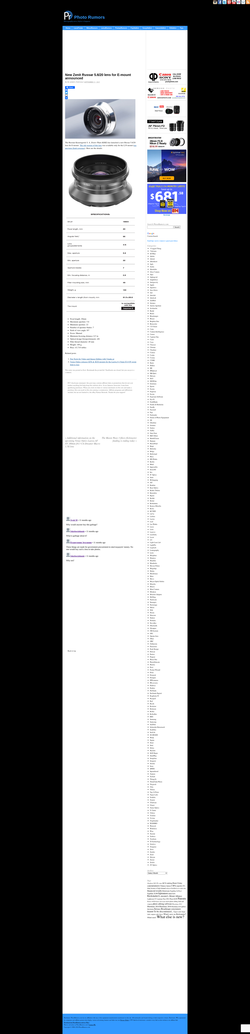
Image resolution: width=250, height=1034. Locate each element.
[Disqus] (101, 548)
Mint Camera (154, 589)
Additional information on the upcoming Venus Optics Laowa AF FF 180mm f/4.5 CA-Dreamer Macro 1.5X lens (82, 442)
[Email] (101, 95)
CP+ (183, 886)
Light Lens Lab (155, 542)
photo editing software (162, 903)
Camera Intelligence (157, 331)
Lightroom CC (152, 899)
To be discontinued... (163, 911)
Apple (152, 285)
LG (151, 540)
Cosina (152, 358)
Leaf (151, 521)
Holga (152, 451)
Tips (181, 28)
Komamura (154, 503)
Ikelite (152, 462)
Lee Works (153, 524)
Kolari (152, 501)
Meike (152, 571)
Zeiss (152, 849)
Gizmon (152, 425)
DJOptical (153, 371)
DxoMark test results (177, 888)
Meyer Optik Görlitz (157, 581)
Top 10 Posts (154, 792)
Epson (152, 386)
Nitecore (153, 615)
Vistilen (152, 815)
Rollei (152, 711)
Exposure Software (156, 397)
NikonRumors (92, 28)
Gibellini (153, 423)
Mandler (153, 560)
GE (151, 420)
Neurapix (153, 602)
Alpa (151, 274)
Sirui (151, 745)
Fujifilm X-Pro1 (176, 891)
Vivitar (152, 818)
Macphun (153, 555)
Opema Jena (154, 636)
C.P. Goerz (153, 326)
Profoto (152, 688)
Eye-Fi (152, 399)
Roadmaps (166, 908)
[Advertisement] (101, 52)
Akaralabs (153, 269)
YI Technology (155, 841)
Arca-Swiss (154, 290)
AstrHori (153, 300)
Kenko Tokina (155, 490)
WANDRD (153, 823)
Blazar (152, 318)
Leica (152, 527)
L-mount (163, 895)
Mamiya (153, 558)
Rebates (157, 909)
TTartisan (153, 802)
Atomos (152, 303)
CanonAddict (160, 28)
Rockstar (153, 706)
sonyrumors (176, 908)
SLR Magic (154, 753)
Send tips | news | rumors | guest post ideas (162, 240)
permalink (101, 370)
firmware (166, 890)
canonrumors (153, 885)
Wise (151, 831)
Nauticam (153, 599)
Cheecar (153, 344)
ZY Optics (153, 865)
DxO (151, 378)
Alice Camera (154, 272)
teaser (150, 911)
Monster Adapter (156, 594)
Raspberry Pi (154, 696)
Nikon (152, 607)
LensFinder (78, 28)
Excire (152, 394)
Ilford (152, 464)
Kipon (152, 495)
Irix (151, 472)
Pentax (152, 654)
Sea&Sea (153, 729)
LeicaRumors (106, 28)
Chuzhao (153, 350)
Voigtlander (154, 821)
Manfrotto (153, 563)
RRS (151, 716)
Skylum (152, 750)
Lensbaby (153, 534)
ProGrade (153, 690)
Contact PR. (92, 1025)
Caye (152, 342)
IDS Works (153, 459)
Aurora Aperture (155, 305)
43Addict (172, 28)
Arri (151, 292)
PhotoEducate (155, 662)
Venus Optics (154, 808)
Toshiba (152, 797)
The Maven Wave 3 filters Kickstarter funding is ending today (119, 439)
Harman (152, 441)
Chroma (152, 347)
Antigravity (154, 282)
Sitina (152, 748)
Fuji (151, 412)
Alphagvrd (153, 277)
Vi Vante (153, 810)
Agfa (151, 264)
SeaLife (152, 732)
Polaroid (153, 675)
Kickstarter (152, 895)
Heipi (152, 446)
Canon (152, 334)
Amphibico (154, 279)
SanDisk (153, 724)
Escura (152, 389)
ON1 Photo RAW (171, 899)
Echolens (153, 384)
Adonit (152, 259)
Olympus (153, 628)
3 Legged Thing (155, 248)
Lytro (152, 553)
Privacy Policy (124, 1020)
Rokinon (153, 709)
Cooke (152, 355)
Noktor (152, 618)
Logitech (153, 547)
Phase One (153, 659)
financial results (154, 890)
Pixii (151, 667)
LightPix (153, 545)
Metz (152, 576)
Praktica (153, 685)
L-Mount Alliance (174, 896)
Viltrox (152, 813)
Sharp (152, 737)
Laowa (152, 519)
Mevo (152, 579)
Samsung (153, 719)
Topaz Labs (154, 795)
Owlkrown (153, 644)
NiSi (151, 610)
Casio (152, 339)
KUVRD (153, 511)
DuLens (152, 376)
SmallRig (153, 755)
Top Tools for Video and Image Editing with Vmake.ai (92, 359)
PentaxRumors (121, 28)
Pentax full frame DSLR (162, 901)
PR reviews (154, 683)
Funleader (153, 415)
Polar (152, 672)
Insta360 (153, 469)
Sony (152, 766)
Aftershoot (153, 261)
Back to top (72, 651)
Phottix (152, 664)
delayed (168, 888)
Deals (152, 363)
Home (68, 28)
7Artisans (153, 251)
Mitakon (153, 592)
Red (151, 701)
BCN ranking (167, 883)
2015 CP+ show (157, 883)
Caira (152, 329)
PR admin (71, 82)
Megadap (153, 568)
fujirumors (163, 893)
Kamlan (152, 485)
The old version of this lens (91, 145)
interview (171, 893)
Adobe (152, 256)
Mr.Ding (153, 597)
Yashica (152, 836)
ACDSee (153, 253)
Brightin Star (154, 321)
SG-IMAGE (154, 735)
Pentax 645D (151, 901)
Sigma (152, 740)
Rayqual (153, 698)
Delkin (152, 365)
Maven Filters (155, 566)
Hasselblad (154, 443)
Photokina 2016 (165, 906)
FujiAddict (135, 28)
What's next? (151, 917)
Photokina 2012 (177, 904)
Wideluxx (153, 828)
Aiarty (152, 266)
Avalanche (153, 308)
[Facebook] (101, 90)
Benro (152, 313)
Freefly (152, 407)
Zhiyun (152, 857)
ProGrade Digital (156, 693)
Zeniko (152, 852)
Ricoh (152, 703)
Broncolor (153, 324)
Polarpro (153, 677)
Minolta (153, 584)
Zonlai (152, 862)
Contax (152, 352)
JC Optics (153, 475)
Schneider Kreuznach (157, 727)
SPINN (152, 769)
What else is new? (170, 916)
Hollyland (153, 454)
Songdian (153, 758)
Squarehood (154, 771)
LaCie (152, 514)
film (184, 888)
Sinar (152, 742)
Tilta (151, 787)
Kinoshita (153, 493)
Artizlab (153, 295)
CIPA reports (176, 885)
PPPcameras (154, 680)
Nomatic (153, 620)
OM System (154, 631)
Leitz (152, 529)
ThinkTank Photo (156, 782)
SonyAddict (147, 28)
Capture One (154, 337)
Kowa (152, 508)
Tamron (152, 774)
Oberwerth (153, 625)
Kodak (152, 498)
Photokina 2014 (153, 906)
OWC (152, 641)
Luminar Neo (161, 899)
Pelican (152, 651)
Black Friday (177, 883)
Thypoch (153, 784)
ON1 (151, 633)
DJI (151, 368)
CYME (152, 360)
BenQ (152, 311)
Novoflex (153, 623)
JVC (151, 482)
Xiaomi (152, 834)
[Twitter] (101, 92)
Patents (182, 898)
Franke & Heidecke (156, 404)
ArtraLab (153, 298)
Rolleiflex (153, 714)
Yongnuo (153, 847)
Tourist (152, 800)
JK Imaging (154, 480)
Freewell (153, 410)
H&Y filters (154, 436)
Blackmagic (154, 316)
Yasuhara (153, 839)
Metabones (154, 573)
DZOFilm (153, 381)
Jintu (151, 477)
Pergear (152, 657)
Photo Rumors (89, 17)
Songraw (153, 761)
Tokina (152, 789)
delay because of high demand (156, 888)
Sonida (152, 763)
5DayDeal (150, 883)
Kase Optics (154, 488)
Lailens (152, 516)
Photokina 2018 (176, 906)
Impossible (154, 467)
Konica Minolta (155, 506)
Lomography (154, 550)
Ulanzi (152, 805)
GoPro (152, 430)
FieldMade (154, 402)
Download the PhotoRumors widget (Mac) (76, 1022)
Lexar (152, 537)
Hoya (152, 456)
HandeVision (154, 438)
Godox (152, 428)
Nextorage (153, 605)
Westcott (153, 826)
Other (152, 638)
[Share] (101, 98)
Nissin (152, 612)
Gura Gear (153, 433)
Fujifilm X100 (152, 893)
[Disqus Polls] (101, 483)
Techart (152, 776)
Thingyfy (153, 779)
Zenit (84, 370)
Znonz (152, 860)
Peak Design (154, 649)
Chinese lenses (165, 886)
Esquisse (153, 391)
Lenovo (152, 532)
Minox (152, 586)
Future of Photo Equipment (159, 417)
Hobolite (153, 449)
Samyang (153, 722)
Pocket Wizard (155, 670)
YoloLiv (153, 844)
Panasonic (153, 646)
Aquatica (153, 287)
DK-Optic (153, 373)
